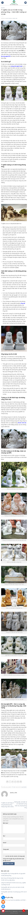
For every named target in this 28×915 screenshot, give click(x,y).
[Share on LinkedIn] (20, 782)
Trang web (6, 849)
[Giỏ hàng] (25, 2)
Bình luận (6, 823)
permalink (24, 787)
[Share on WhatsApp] (7, 782)
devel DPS (15, 18)
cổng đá (22, 303)
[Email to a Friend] (15, 782)
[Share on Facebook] (10, 782)
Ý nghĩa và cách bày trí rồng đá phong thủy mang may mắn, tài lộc (7, 804)
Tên (4, 836)
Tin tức (3, 7)
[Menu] (2, 2)
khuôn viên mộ (22, 422)
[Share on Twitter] (12, 782)
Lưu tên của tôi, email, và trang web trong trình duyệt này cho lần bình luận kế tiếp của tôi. (14, 858)
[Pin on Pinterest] (18, 782)
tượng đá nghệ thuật (16, 66)
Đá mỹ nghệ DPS (6, 56)
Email (5, 842)
